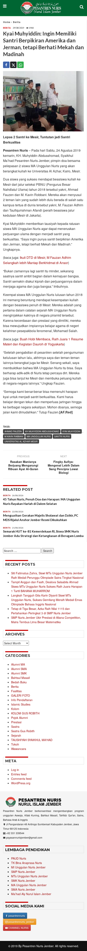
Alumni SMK (19, 673)
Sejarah (16, 735)
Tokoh (15, 744)
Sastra (15, 727)
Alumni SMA (19, 669)
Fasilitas (16, 691)
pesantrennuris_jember (21, 921)
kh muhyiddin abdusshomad (42, 431)
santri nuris (62, 436)
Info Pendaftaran (22, 700)
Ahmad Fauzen (13, 431)
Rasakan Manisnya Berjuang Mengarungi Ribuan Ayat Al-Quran (23, 465)
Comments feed (21, 779)
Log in (15, 770)
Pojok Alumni (19, 718)
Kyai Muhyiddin (71, 431)
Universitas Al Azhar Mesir (21, 441)
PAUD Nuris (18, 858)
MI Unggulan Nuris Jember (28, 867)
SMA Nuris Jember (23, 889)
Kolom (15, 709)
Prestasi (16, 722)
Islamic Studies (20, 704)
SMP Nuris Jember (23, 872)
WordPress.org (20, 783)
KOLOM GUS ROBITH (25, 713)
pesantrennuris (16, 915)
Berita (16, 22)
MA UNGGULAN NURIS (39, 436)
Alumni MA (18, 664)
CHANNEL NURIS (18, 927)
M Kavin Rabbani (13, 436)
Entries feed (19, 774)
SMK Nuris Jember (23, 881)
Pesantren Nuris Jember (37, 946)
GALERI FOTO (20, 695)
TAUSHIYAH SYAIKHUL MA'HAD (31, 740)
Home (6, 22)
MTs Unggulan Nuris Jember (29, 876)
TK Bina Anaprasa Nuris (26, 863)
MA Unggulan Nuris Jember (29, 885)
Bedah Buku (19, 682)
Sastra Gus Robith (23, 731)
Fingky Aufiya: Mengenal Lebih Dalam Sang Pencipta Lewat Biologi (63, 467)
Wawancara (18, 749)
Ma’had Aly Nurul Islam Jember (31, 894)
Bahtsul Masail (20, 678)
